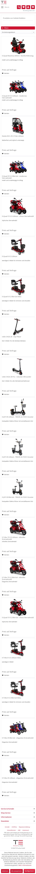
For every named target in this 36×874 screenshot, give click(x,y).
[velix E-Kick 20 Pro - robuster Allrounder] (18, 366)
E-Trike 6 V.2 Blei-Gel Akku (11, 698)
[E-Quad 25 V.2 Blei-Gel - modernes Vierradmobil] (18, 166)
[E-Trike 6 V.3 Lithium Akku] (18, 647)
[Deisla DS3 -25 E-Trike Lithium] (18, 126)
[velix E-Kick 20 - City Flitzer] (18, 326)
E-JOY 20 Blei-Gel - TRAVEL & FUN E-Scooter (17, 497)
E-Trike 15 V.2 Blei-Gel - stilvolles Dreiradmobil (13, 578)
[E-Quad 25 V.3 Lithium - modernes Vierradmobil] (18, 85)
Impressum (25, 830)
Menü (7, 7)
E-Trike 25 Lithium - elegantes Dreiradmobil (17, 778)
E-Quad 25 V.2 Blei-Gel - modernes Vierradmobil (14, 177)
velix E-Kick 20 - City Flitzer (11, 337)
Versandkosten (11, 830)
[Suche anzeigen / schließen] (19, 7)
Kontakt (7, 827)
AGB (19, 830)
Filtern (6, 28)
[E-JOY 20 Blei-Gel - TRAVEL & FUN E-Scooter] (18, 487)
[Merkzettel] (23, 7)
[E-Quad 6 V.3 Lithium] (18, 246)
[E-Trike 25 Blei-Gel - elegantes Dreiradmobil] (18, 727)
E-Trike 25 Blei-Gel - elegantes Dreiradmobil (17, 738)
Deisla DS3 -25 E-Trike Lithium (13, 136)
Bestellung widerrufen (29, 10)
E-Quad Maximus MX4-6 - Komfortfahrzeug (17, 56)
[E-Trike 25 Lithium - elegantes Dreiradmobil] (18, 768)
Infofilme (14, 827)
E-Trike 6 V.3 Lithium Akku (11, 658)
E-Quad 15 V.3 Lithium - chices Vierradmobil (18, 216)
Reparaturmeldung (24, 827)
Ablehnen (5, 871)
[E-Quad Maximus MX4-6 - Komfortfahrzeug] (18, 45)
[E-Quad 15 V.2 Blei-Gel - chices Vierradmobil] (18, 607)
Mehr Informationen (24, 865)
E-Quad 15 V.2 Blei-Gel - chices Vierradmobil (18, 618)
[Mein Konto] (28, 7)
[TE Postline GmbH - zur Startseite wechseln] (3, 2)
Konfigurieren (29, 871)
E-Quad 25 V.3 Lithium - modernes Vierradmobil (14, 97)
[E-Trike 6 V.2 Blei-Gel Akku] (18, 687)
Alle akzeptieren (16, 871)
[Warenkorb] (33, 7)
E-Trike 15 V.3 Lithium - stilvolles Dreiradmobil (13, 538)
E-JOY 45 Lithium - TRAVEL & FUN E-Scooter (17, 417)
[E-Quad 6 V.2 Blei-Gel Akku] (18, 286)
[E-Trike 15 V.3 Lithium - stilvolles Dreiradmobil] (18, 527)
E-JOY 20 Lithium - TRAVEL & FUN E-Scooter (17, 457)
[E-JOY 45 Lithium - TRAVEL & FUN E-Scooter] (18, 406)
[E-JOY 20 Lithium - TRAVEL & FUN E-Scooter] (18, 447)
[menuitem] (5, 7)
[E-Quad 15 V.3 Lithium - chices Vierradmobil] (18, 206)
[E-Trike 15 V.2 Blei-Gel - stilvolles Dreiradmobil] (18, 567)
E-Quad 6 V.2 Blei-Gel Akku (11, 297)
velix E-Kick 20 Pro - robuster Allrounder (16, 377)
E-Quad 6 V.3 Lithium (9, 256)
